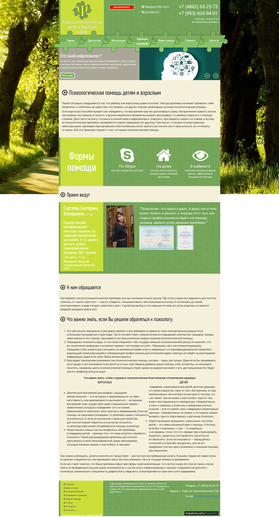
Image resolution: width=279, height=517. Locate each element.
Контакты (214, 40)
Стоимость (190, 40)
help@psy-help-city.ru (156, 6)
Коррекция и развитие (76, 495)
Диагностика (94, 40)
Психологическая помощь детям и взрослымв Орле (82, 27)
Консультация (118, 40)
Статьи (69, 502)
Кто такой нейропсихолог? (80, 56)
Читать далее (67, 75)
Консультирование (75, 491)
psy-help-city (151, 12)
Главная (70, 40)
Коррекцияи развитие (142, 41)
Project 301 (211, 513)
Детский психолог (122, 7)
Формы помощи (166, 40)
